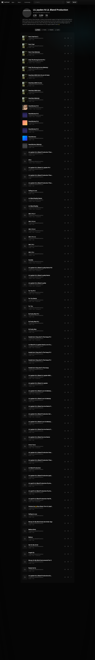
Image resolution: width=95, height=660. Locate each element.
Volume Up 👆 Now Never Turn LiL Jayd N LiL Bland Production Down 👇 (40, 506)
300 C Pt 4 (31, 252)
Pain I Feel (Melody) (34, 52)
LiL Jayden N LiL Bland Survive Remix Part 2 (40, 429)
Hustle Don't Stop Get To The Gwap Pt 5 (39, 337)
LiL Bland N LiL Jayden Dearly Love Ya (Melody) (40, 344)
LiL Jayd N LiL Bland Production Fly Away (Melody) (40, 491)
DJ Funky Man (32, 329)
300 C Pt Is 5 (31, 229)
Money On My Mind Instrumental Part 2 (40, 560)
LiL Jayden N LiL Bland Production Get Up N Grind (40, 414)
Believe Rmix (32, 529)
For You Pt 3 (31, 290)
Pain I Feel (31, 44)
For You (30, 306)
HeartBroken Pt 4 (33, 121)
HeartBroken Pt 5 (33, 106)
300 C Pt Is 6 (31, 221)
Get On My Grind (33, 545)
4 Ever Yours (32, 445)
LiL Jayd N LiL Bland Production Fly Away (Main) (40, 483)
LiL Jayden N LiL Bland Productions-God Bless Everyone (40, 575)
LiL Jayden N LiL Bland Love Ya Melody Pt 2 (40, 421)
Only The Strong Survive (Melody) (38, 67)
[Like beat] (65, 38)
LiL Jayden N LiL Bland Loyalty (37, 283)
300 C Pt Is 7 (31, 213)
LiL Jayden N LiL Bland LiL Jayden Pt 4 (39, 167)
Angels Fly (31, 552)
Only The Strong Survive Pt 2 (36, 59)
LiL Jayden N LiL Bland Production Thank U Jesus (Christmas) (40, 183)
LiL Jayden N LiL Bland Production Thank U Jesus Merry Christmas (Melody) (40, 460)
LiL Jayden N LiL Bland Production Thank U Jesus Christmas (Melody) (40, 175)
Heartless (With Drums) (35, 83)
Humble (30, 260)
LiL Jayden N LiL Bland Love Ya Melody (39, 398)
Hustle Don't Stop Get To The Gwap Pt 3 (39, 352)
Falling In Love (32, 190)
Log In (68, 2)
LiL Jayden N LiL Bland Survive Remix (39, 437)
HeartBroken (32, 136)
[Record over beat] (68, 38)
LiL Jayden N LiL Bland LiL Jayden (38, 383)
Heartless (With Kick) (34, 90)
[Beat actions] (71, 38)
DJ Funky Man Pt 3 (33, 314)
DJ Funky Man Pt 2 (33, 321)
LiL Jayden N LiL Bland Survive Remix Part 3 (40, 406)
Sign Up (74, 2)
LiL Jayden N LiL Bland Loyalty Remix (39, 275)
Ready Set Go (32, 568)
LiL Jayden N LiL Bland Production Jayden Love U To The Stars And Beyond (40, 475)
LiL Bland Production (34, 468)
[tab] (38, 30)
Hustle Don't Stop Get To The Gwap (38, 368)
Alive (29, 160)
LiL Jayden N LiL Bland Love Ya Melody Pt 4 (40, 391)
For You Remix (32, 298)
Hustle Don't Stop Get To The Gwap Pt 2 (39, 360)
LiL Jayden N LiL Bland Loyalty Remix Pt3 (40, 267)
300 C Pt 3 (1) (32, 237)
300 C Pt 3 (31, 244)
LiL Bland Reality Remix (35, 198)
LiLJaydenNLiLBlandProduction (35, 38)
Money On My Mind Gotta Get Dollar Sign (40, 522)
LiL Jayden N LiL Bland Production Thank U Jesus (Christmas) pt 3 (40, 152)
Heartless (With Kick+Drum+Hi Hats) (39, 75)
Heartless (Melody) (33, 98)
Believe (30, 537)
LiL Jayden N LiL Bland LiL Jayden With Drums (40, 375)
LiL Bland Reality (33, 206)
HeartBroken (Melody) (35, 144)
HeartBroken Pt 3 (33, 129)
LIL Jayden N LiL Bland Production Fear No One (40, 452)
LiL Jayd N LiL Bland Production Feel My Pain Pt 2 (40, 498)
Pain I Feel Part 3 (33, 36)
